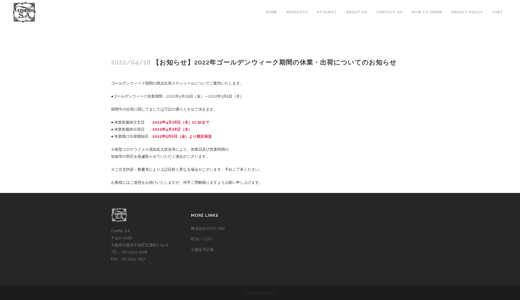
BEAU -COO (201, 239)
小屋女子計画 (202, 249)
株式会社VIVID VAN (208, 228)
